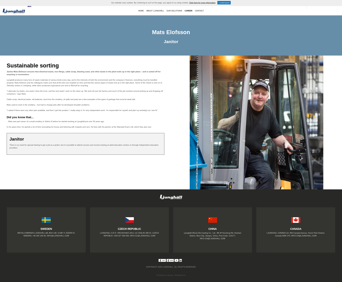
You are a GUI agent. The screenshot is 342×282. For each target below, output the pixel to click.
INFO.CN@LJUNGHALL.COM (212, 238)
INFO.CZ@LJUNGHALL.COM (142, 236)
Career (188, 11)
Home (141, 11)
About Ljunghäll (155, 11)
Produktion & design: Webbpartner (171, 275)
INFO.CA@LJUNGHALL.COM (303, 236)
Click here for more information (202, 3)
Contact (199, 11)
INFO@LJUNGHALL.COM (58, 236)
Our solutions (174, 11)
